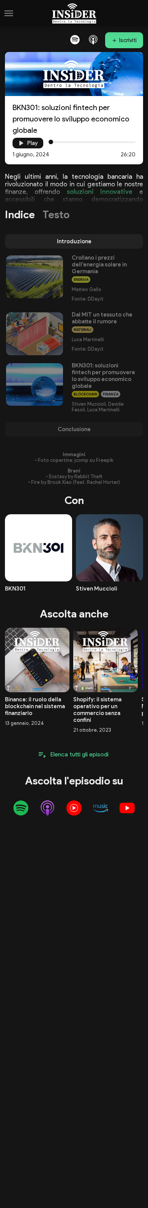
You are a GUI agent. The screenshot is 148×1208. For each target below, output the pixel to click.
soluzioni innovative (100, 191)
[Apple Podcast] (93, 39)
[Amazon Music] (100, 808)
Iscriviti (128, 40)
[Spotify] (74, 39)
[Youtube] (127, 808)
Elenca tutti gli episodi (79, 754)
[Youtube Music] (74, 808)
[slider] (51, 142)
